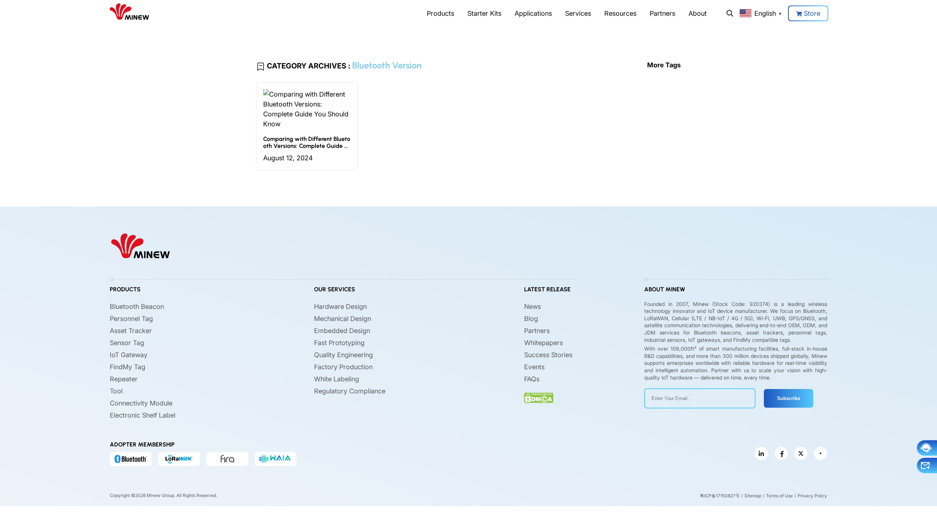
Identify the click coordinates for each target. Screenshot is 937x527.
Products (440, 13)
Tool (116, 391)
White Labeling (336, 379)
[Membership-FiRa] (227, 459)
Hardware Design (340, 306)
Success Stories (548, 355)
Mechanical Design (342, 318)
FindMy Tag (127, 367)
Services (578, 13)
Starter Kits (484, 13)
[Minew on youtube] (820, 453)
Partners (662, 13)
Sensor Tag (127, 343)
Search (730, 13)
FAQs (532, 379)
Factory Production (343, 367)
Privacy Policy (812, 495)
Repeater (124, 379)
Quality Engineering (343, 355)
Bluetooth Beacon (137, 306)
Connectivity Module (141, 403)
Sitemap (752, 495)
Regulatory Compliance (349, 391)
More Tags (664, 65)
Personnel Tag (131, 318)
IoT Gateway (129, 355)
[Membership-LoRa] (179, 459)
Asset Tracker (131, 330)
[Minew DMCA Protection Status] (538, 398)
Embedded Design (342, 330)
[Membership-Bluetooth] (131, 459)
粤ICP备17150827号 (720, 495)
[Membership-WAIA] (275, 459)
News (532, 306)
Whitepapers (543, 343)
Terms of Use (779, 495)
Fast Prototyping (339, 343)
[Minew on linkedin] (761, 453)
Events (534, 367)
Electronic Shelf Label (142, 415)
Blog (531, 318)
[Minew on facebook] (781, 453)
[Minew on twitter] (801, 453)
